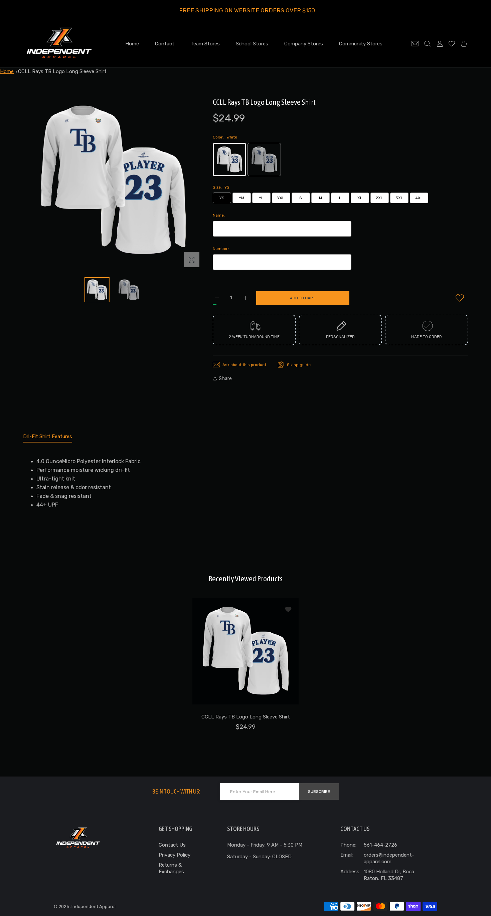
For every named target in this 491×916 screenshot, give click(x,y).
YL (261, 198)
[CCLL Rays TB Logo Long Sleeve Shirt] (245, 651)
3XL (399, 198)
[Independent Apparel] (59, 43)
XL (359, 198)
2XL (379, 198)
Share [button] (225, 378)
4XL (419, 198)
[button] (181, 181)
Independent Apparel (93, 906)
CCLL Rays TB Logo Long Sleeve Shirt (62, 71)
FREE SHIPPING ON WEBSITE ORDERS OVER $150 (247, 10)
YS (221, 198)
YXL (281, 198)
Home (7, 71)
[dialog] (427, 43)
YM (241, 198)
